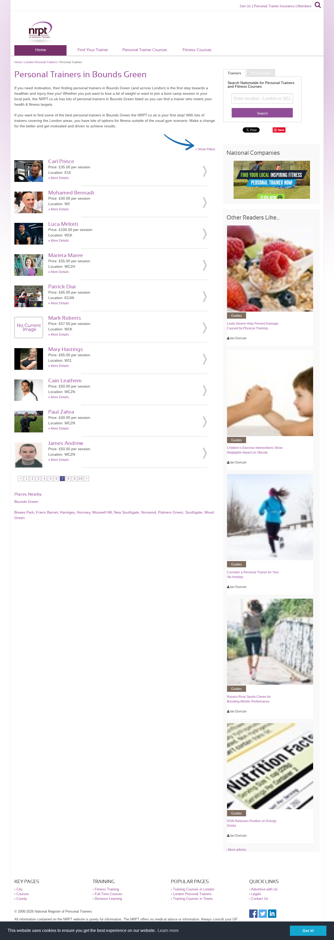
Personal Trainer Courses (144, 50)
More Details (60, 178)
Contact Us (259, 899)
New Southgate (126, 512)
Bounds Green (26, 501)
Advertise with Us (264, 889)
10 (80, 478)
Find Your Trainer (92, 50)
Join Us (245, 6)
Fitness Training (107, 889)
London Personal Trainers (40, 62)
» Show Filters (205, 149)
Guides (236, 316)
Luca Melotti (63, 224)
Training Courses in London (193, 889)
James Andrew (65, 443)
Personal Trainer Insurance (274, 6)
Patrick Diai (62, 286)
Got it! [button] (308, 931)
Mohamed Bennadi (71, 192)
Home (40, 50)
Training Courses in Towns (193, 899)
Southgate (193, 512)
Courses (22, 894)
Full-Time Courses (108, 894)
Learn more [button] (168, 930)
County (21, 899)
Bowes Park (24, 512)
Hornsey (83, 512)
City (19, 889)
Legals (256, 894)
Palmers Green (170, 512)
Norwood (148, 512)
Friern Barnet (47, 512)
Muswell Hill (102, 512)
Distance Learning (108, 899)
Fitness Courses (197, 50)
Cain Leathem (65, 380)
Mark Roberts (64, 318)
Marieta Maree (65, 255)
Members (304, 6)
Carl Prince (61, 161)
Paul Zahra (61, 412)
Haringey (67, 512)
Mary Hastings (65, 349)
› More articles (236, 850)
